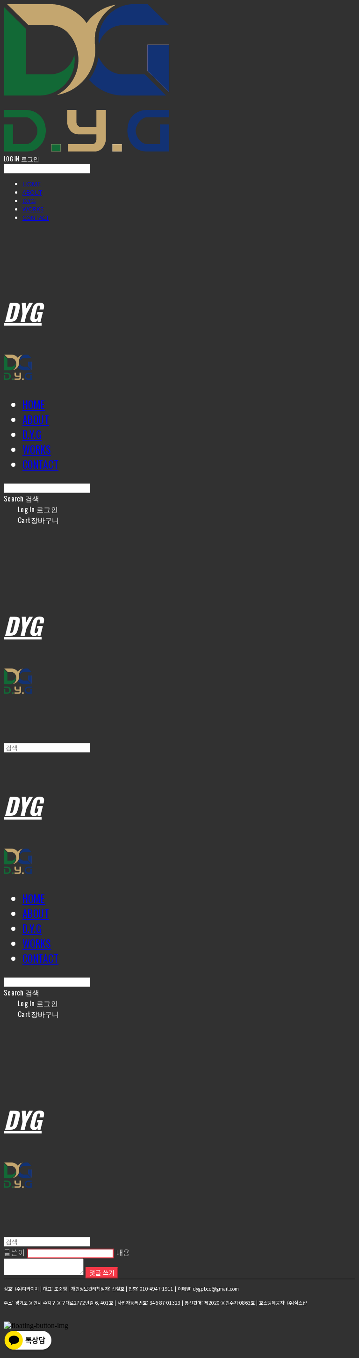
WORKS (32, 209)
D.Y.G (29, 200)
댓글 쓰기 (101, 1272)
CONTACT (35, 217)
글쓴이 (14, 1252)
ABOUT (32, 192)
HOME (31, 184)
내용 (123, 1252)
